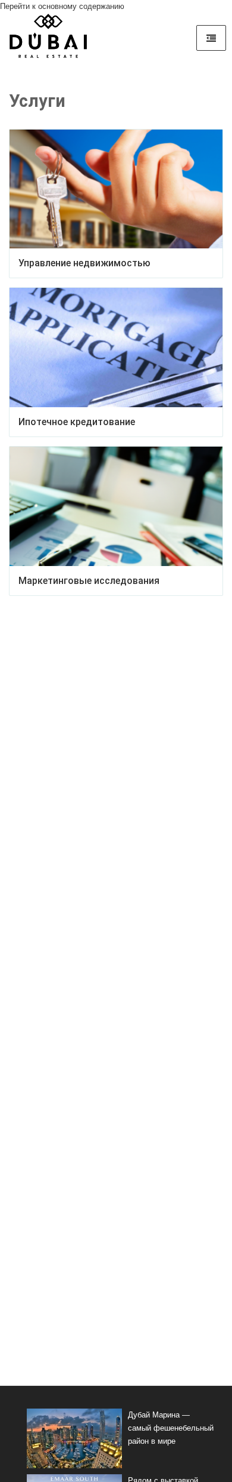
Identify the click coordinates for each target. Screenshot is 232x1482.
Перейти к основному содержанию (62, 6)
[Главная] (48, 40)
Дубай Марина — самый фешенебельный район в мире (171, 1428)
